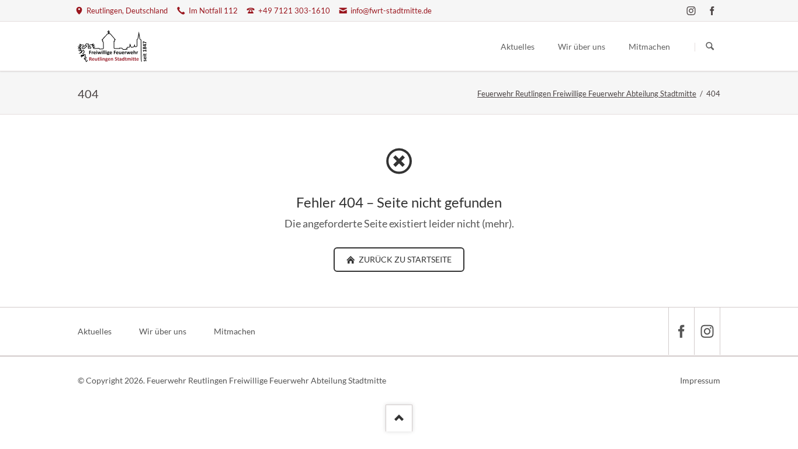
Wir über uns (162, 331)
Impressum (700, 380)
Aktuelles (95, 331)
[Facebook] (712, 10)
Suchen (710, 46)
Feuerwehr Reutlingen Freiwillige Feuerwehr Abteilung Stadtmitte (586, 93)
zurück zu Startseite (404, 259)
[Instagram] (691, 10)
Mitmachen (234, 331)
